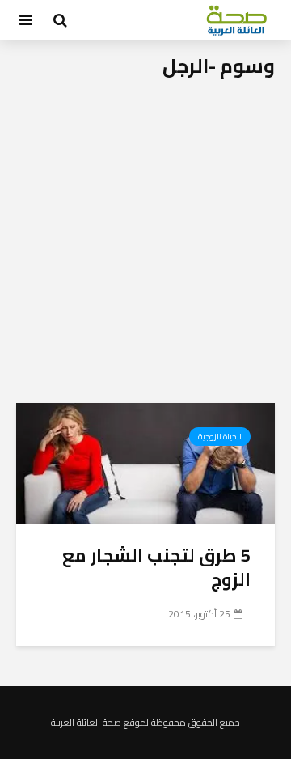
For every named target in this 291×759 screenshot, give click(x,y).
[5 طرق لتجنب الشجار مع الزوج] (145, 462)
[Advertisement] (145, 249)
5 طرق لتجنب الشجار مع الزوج (156, 567)
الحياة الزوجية (220, 436)
